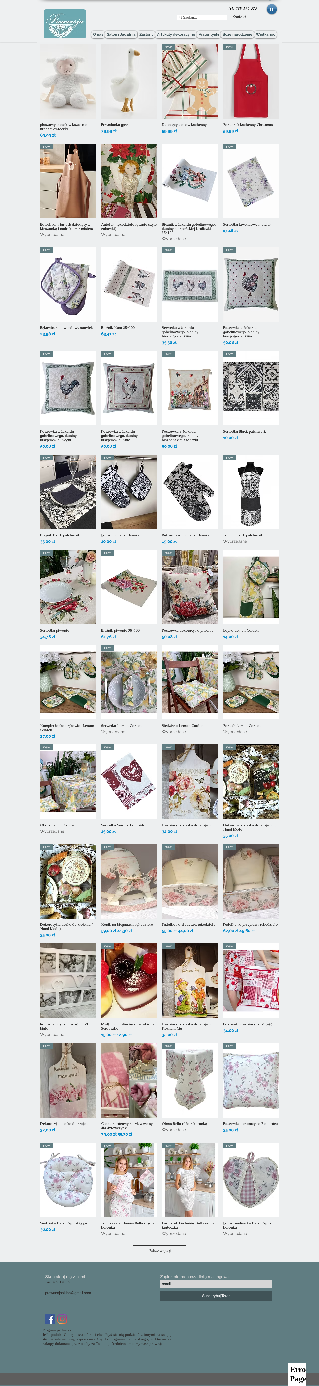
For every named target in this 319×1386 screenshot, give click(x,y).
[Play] (272, 9)
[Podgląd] (68, 81)
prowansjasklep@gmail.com (68, 1293)
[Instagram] (62, 1319)
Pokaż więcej (160, 1250)
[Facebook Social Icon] (50, 1319)
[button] (270, 0)
